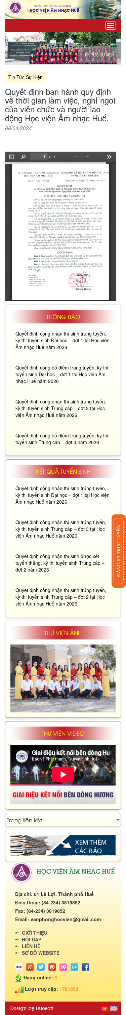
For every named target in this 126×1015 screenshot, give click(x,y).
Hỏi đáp (31, 939)
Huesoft (44, 1008)
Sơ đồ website (40, 952)
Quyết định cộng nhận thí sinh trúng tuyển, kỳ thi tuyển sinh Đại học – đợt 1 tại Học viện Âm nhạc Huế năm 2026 (62, 340)
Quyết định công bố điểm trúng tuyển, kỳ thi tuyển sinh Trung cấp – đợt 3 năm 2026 (61, 438)
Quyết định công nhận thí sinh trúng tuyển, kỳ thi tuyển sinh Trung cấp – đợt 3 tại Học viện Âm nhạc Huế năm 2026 (60, 408)
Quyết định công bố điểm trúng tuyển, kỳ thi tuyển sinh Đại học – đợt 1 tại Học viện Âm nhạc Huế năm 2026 (61, 374)
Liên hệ (31, 946)
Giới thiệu (34, 932)
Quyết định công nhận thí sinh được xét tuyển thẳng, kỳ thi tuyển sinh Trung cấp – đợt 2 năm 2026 (59, 563)
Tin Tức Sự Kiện (25, 77)
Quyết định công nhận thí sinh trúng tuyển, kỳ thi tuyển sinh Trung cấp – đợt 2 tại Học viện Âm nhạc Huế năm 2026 (60, 597)
